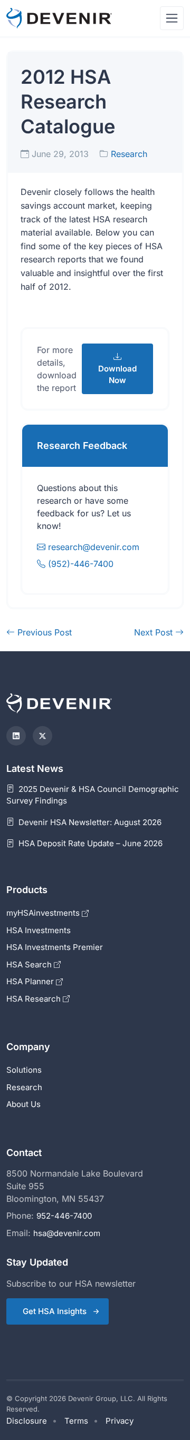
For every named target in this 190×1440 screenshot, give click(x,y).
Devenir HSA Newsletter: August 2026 (89, 822)
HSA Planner (31, 981)
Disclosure (26, 1421)
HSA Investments (38, 930)
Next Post (154, 632)
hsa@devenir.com (66, 1233)
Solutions (24, 1070)
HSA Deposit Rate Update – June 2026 (89, 843)
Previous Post (43, 632)
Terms (76, 1421)
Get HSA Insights (55, 1311)
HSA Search (30, 964)
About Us (23, 1104)
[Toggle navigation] (172, 18)
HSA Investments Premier (54, 947)
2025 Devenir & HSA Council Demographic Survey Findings (92, 795)
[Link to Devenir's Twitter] (42, 736)
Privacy (120, 1421)
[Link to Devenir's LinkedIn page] (16, 736)
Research (129, 154)
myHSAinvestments (44, 913)
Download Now (117, 375)
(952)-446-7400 (79, 564)
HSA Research (34, 999)
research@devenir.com (93, 547)
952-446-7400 (64, 1216)
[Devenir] (59, 18)
